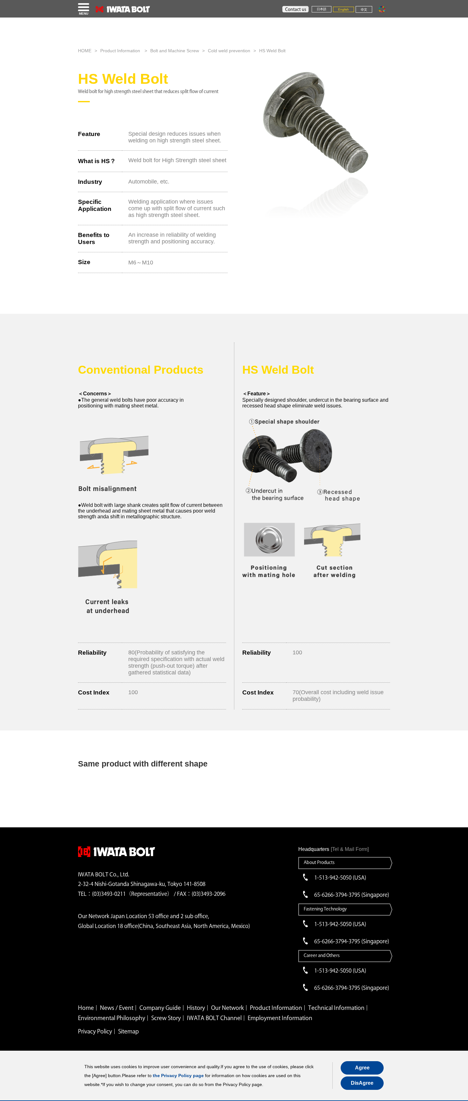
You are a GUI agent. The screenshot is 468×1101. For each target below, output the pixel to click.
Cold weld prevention (229, 50)
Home (86, 1008)
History (196, 1008)
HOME (84, 50)
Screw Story (166, 1018)
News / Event (116, 1008)
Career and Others (322, 955)
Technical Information (336, 1008)
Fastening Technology (325, 909)
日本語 (321, 9)
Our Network (227, 1008)
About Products (319, 862)
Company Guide (160, 1008)
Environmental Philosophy (111, 1018)
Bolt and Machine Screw (174, 50)
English (343, 9)
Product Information (120, 50)
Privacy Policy (95, 1031)
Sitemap (128, 1031)
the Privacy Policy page (178, 1075)
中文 (364, 9)
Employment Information (280, 1018)
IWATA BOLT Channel (214, 1018)
